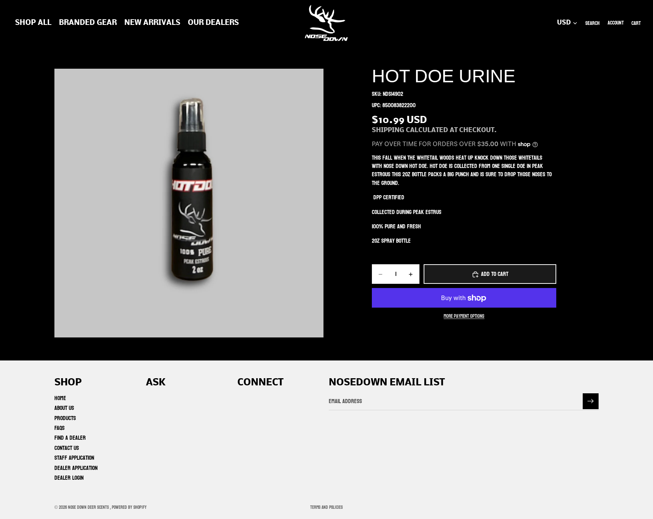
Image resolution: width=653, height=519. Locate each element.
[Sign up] (591, 401)
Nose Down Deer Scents (89, 507)
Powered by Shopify (129, 507)
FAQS (59, 427)
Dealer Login (69, 477)
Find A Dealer (70, 437)
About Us (64, 407)
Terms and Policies (326, 507)
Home (60, 397)
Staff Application (74, 457)
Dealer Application (75, 467)
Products (65, 417)
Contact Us (66, 447)
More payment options (464, 316)
